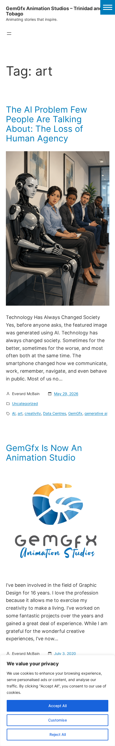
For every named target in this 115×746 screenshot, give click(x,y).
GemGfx (75, 413)
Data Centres (54, 413)
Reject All (57, 734)
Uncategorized (25, 403)
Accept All (57, 705)
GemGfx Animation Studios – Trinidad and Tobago (54, 11)
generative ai (96, 413)
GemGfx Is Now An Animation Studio (44, 452)
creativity (33, 413)
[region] (57, 700)
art (20, 413)
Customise (57, 720)
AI (14, 413)
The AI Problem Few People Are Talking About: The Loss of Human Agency (46, 124)
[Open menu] (9, 33)
